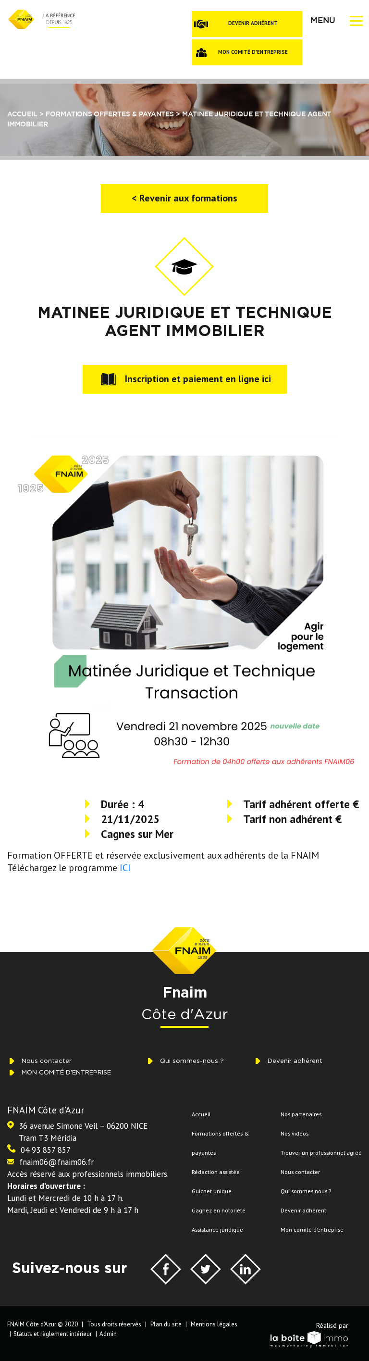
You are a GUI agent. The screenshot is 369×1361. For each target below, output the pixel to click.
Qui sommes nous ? (306, 1191)
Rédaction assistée (216, 1171)
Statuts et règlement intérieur (52, 1334)
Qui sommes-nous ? (192, 1061)
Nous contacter (47, 1061)
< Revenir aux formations (184, 198)
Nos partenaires (301, 1114)
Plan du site (166, 1324)
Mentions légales (214, 1324)
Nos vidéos (294, 1133)
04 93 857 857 (46, 1150)
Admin (108, 1334)
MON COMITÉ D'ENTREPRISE (253, 52)
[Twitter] (205, 1270)
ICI (126, 868)
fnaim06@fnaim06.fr (56, 1162)
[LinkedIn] (245, 1270)
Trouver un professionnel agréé (321, 1152)
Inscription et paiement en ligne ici (198, 379)
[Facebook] (165, 1270)
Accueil (201, 1114)
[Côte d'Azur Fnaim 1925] (41, 18)
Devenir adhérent (253, 23)
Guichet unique (212, 1191)
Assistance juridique (217, 1229)
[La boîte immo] (306, 1338)
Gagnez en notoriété (219, 1210)
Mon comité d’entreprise (312, 1229)
